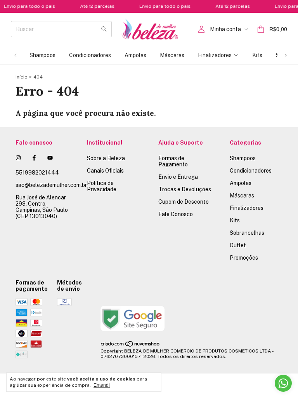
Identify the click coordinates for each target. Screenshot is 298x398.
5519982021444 (37, 172)
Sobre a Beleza (106, 158)
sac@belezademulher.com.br (51, 185)
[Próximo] (285, 55)
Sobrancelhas (247, 233)
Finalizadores (215, 55)
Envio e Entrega (178, 177)
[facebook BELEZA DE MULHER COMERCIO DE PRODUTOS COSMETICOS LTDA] (34, 158)
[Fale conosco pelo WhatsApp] (283, 383)
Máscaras (172, 55)
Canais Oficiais (105, 171)
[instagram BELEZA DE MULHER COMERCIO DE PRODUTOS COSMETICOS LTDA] (18, 158)
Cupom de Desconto (183, 202)
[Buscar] (104, 29)
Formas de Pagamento (173, 161)
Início (22, 77)
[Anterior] (15, 55)
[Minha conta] (201, 29)
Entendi (102, 385)
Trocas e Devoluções (184, 189)
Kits (257, 55)
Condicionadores (90, 55)
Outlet (238, 245)
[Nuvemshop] (130, 345)
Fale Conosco (175, 214)
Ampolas (135, 55)
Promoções (244, 258)
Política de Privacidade (101, 186)
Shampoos (42, 55)
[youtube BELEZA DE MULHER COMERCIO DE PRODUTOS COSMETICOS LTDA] (50, 158)
